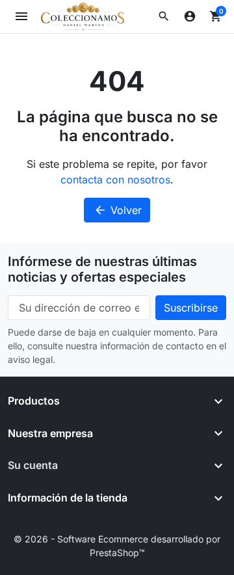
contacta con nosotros (115, 179)
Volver (118, 210)
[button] (163, 16)
